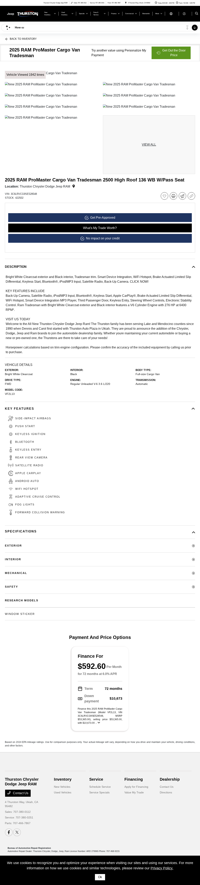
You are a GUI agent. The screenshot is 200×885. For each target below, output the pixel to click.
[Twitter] (17, 832)
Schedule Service (100, 786)
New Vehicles (62, 786)
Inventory (62, 779)
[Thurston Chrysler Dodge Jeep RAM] (22, 13)
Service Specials (99, 792)
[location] (125, 3)
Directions (166, 792)
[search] (196, 13)
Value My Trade (134, 792)
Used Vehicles (62, 792)
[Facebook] (9, 832)
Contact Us (20, 793)
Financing (133, 779)
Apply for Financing (136, 786)
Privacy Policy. (162, 868)
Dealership (170, 779)
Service (96, 779)
